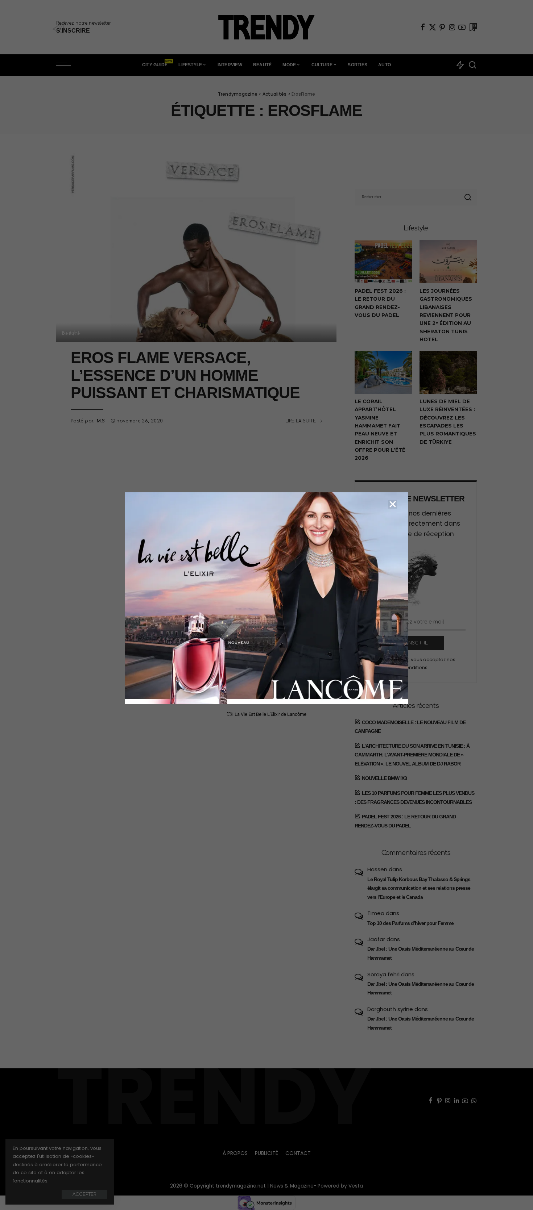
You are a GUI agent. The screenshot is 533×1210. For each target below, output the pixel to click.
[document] (266, 605)
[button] (392, 504)
